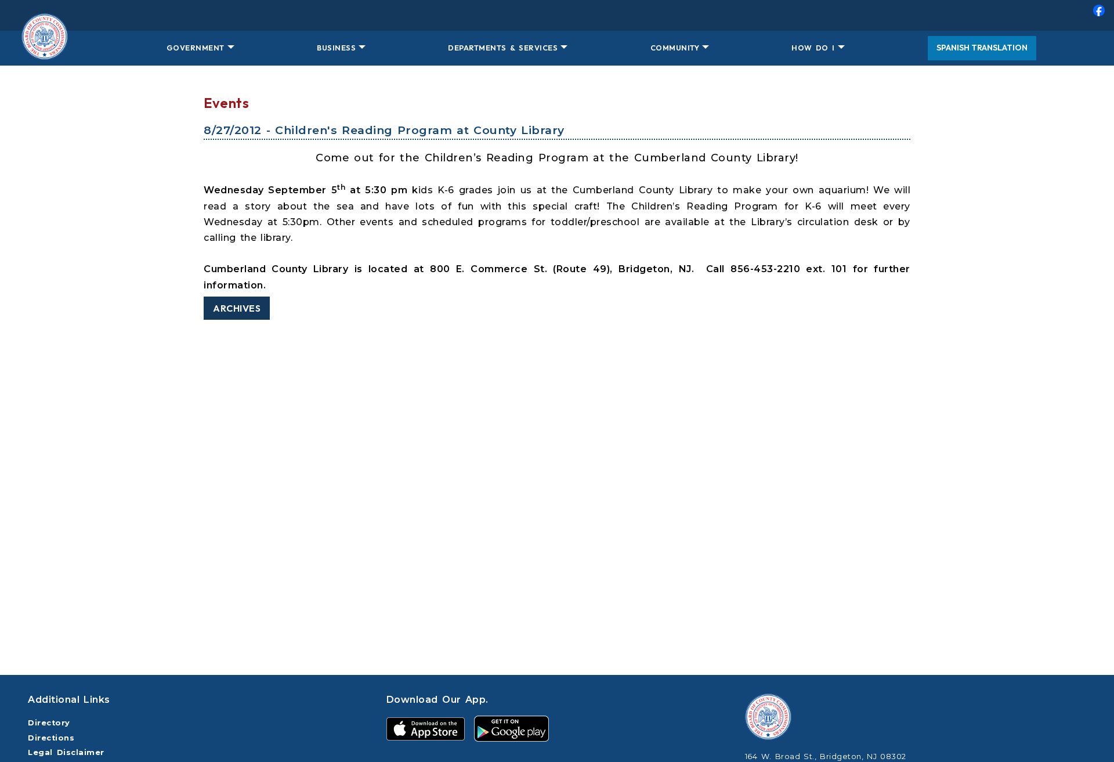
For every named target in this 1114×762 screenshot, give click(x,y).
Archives (237, 308)
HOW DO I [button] (812, 47)
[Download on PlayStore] (511, 728)
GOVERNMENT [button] (196, 47)
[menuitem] (557, 15)
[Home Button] (44, 48)
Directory (49, 722)
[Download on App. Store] (425, 728)
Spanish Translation (982, 47)
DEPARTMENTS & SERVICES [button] (503, 47)
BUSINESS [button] (336, 47)
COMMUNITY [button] (675, 47)
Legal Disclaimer (66, 752)
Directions (51, 738)
